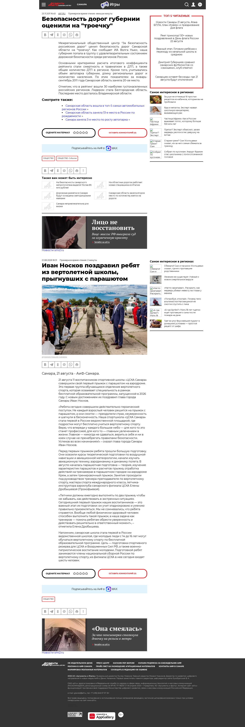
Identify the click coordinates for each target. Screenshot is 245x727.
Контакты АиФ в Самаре (171, 666)
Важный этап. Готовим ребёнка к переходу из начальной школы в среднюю (176, 52)
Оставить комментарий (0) (122, 133)
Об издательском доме (80, 663)
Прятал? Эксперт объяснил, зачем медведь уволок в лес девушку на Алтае (182, 132)
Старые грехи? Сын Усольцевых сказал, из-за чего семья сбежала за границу (183, 143)
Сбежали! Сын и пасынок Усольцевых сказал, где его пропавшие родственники (183, 268)
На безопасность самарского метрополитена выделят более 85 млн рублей (74, 185)
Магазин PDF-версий (123, 663)
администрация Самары (54, 357)
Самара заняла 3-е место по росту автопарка (97, 119)
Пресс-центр (102, 663)
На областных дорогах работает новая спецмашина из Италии (125, 183)
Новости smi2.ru (53, 250)
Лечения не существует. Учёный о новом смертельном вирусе (181, 278)
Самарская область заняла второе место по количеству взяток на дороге (127, 196)
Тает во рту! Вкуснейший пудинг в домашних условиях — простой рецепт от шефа (182, 323)
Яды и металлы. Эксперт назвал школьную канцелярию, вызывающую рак (180, 110)
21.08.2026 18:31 (49, 260)
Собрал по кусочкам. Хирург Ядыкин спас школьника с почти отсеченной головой (183, 154)
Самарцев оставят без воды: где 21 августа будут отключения (176, 78)
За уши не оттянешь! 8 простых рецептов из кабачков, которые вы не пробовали (183, 99)
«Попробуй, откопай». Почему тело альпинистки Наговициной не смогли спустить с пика (182, 301)
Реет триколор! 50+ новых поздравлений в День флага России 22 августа (176, 38)
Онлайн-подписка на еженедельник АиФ (160, 663)
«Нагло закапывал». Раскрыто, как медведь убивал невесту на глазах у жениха (183, 290)
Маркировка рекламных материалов (87, 670)
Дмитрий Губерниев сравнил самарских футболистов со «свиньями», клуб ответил (176, 65)
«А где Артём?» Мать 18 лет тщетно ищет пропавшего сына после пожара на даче (182, 312)
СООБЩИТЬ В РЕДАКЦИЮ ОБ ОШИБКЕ (129, 670)
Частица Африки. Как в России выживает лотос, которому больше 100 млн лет (182, 121)
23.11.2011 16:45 (49, 13)
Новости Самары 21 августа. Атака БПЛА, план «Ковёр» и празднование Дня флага (176, 25)
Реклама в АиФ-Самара (80, 666)
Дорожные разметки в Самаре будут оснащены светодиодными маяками (73, 196)
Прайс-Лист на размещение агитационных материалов (125, 666)
